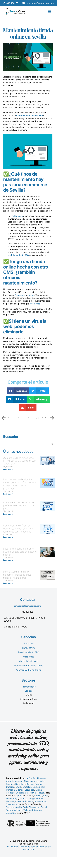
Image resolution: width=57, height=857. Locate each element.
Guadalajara (22, 792)
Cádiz (18, 787)
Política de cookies (29, 846)
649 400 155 (27, 612)
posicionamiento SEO (18, 255)
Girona (38, 789)
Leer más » (8, 469)
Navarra (10, 801)
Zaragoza (11, 813)
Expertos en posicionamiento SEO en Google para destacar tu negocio (20, 551)
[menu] (49, 11)
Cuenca (20, 789)
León (45, 795)
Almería (18, 781)
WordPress (35, 303)
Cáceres (10, 787)
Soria (25, 807)
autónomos (17, 216)
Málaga (31, 798)
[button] (18, 390)
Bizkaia (30, 784)
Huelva (32, 792)
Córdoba (10, 789)
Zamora (38, 810)
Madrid (22, 798)
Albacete (41, 778)
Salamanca (11, 804)
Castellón (27, 787)
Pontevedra (40, 801)
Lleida (9, 798)
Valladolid (28, 810)
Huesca (40, 792)
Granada (10, 792)
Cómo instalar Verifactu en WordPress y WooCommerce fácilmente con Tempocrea (18, 528)
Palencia (29, 801)
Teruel (44, 807)
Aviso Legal (12, 846)
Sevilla (18, 807)
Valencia (18, 810)
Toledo (9, 810)
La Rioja (38, 795)
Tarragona (34, 807)
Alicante (10, 781)
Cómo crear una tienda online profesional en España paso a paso (18, 505)
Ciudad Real (39, 787)
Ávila (42, 781)
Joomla (31, 295)
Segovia (10, 807)
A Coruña (31, 778)
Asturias (34, 781)
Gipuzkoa (29, 789)
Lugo (15, 798)
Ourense (19, 801)
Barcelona (20, 784)
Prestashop (19, 295)
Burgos (38, 784)
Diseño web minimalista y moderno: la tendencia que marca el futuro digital (17, 574)
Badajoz (10, 784)
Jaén (18, 795)
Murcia (39, 798)
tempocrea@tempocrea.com (27, 606)
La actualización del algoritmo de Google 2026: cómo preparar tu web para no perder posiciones (20, 484)
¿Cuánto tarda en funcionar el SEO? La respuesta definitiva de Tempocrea (19, 460)
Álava (26, 781)
